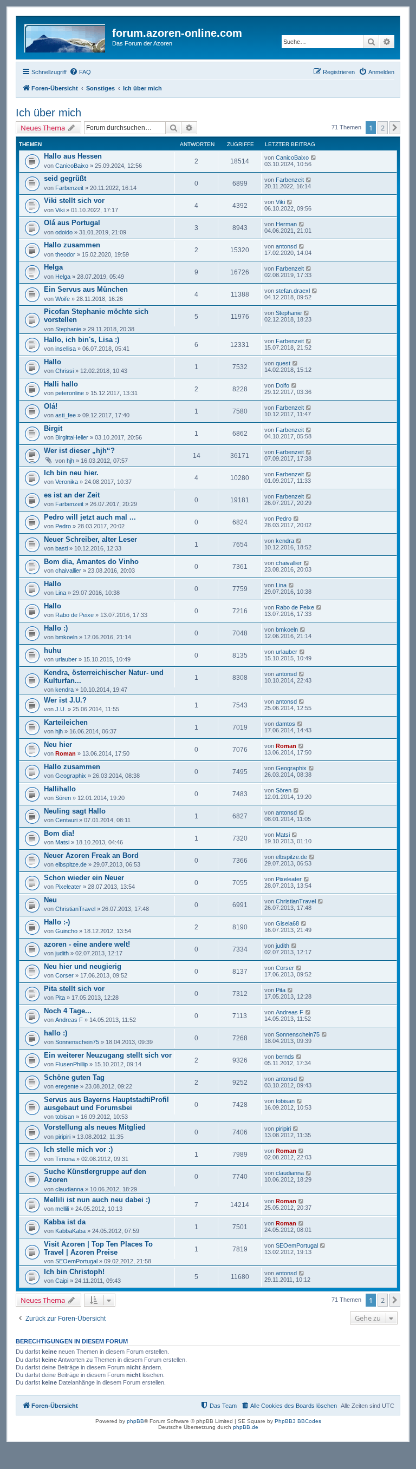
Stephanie (68, 329)
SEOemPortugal (76, 1261)
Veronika (66, 481)
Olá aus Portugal (72, 223)
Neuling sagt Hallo (75, 811)
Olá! (50, 406)
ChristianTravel (75, 909)
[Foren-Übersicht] (65, 36)
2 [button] (383, 128)
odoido (64, 232)
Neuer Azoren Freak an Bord (91, 855)
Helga (53, 267)
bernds (285, 1056)
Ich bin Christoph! (74, 1272)
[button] (394, 127)
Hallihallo (60, 789)
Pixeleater (68, 886)
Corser (64, 975)
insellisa (65, 348)
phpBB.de (245, 1427)
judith (62, 953)
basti (61, 548)
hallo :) (55, 1033)
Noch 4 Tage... (68, 1011)
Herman (286, 224)
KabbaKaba (70, 1231)
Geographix (70, 775)
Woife (62, 299)
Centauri (66, 820)
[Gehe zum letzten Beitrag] (313, 157)
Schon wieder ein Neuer (84, 878)
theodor (65, 254)
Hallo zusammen (72, 245)
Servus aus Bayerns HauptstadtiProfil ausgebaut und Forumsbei (106, 1104)
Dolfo (282, 385)
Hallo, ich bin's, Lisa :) (81, 340)
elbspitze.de (71, 864)
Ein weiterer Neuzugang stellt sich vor (108, 1055)
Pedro (63, 526)
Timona (65, 1159)
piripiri (62, 1136)
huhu (52, 650)
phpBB (135, 1421)
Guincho (66, 931)
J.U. (60, 709)
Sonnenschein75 (77, 1042)
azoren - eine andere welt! (87, 944)
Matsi (62, 842)
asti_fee (65, 415)
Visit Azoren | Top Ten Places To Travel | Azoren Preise (98, 1248)
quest (283, 363)
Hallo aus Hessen (73, 156)
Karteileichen (66, 722)
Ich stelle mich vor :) (78, 1149)
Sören (63, 798)
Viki (59, 210)
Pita (60, 997)
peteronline (69, 393)
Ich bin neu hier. (71, 473)
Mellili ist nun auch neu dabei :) (97, 1200)
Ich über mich (48, 113)
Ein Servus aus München (86, 289)
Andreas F (69, 1020)
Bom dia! (59, 833)
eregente (67, 1086)
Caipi (61, 1280)
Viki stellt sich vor (74, 200)
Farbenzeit (69, 188)
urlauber (66, 659)
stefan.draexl (293, 290)
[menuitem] (80, 71)
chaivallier (68, 570)
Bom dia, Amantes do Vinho (91, 562)
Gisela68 (287, 923)
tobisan (64, 1116)
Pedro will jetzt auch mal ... (90, 517)
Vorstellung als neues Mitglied (95, 1127)
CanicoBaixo (71, 165)
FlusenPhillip (71, 1064)
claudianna (69, 1189)
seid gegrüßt (65, 178)
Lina (60, 592)
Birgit (53, 428)
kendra (285, 540)
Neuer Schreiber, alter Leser (90, 539)
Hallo (52, 362)
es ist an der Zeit (72, 495)
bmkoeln (66, 637)
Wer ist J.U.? (65, 700)
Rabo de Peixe (74, 615)
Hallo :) (56, 628)
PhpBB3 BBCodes (298, 1421)
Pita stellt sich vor (74, 989)
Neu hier (58, 744)
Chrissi (64, 371)
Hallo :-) (57, 922)
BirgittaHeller (71, 437)
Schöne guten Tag (74, 1077)
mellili (62, 1208)
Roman (65, 753)
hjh (70, 460)
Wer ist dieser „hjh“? (79, 451)
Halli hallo (61, 384)
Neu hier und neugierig (82, 966)
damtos (285, 723)
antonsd (286, 246)
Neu (50, 900)
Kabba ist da (65, 1222)
